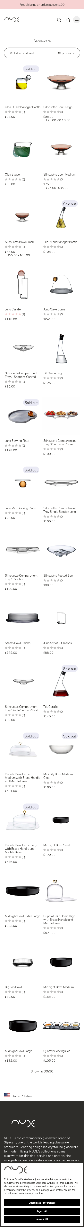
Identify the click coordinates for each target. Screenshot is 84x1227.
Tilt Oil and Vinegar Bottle (60, 241)
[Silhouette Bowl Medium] (61, 149)
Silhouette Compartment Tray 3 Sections (21, 577)
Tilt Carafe (50, 706)
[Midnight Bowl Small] (61, 820)
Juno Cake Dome (54, 309)
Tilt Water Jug (52, 373)
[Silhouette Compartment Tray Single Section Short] (23, 682)
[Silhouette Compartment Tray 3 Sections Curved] (61, 416)
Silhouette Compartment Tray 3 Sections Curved (59, 442)
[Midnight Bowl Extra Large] (23, 891)
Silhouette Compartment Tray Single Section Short (21, 708)
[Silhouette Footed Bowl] (61, 551)
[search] (59, 20)
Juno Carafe (13, 309)
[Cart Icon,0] (67, 20)
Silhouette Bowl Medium (59, 174)
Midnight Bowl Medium (58, 987)
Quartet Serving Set (56, 1050)
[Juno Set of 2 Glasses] (61, 618)
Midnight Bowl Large (18, 1050)
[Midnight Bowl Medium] (61, 962)
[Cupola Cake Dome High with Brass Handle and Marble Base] (61, 891)
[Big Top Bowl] (23, 962)
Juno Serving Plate (17, 440)
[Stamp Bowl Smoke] (23, 618)
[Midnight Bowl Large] (23, 1026)
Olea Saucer (13, 174)
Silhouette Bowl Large (57, 107)
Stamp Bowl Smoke (17, 643)
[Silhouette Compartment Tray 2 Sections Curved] (23, 348)
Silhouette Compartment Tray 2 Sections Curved (21, 375)
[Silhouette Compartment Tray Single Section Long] (61, 483)
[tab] (6, 98)
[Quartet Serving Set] (61, 1026)
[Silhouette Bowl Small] (23, 217)
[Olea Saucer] (23, 149)
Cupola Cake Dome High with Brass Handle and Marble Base (59, 919)
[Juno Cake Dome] (61, 284)
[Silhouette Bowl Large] (61, 82)
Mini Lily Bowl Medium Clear (58, 776)
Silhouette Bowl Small (19, 241)
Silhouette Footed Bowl (58, 575)
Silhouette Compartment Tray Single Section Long (59, 510)
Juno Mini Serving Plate (20, 508)
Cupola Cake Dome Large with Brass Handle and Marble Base (21, 848)
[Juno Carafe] (23, 284)
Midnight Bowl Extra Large (22, 916)
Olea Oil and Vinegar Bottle (22, 107)
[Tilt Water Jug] (61, 348)
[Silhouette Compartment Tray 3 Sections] (23, 551)
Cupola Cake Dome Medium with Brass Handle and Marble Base (22, 777)
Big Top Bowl (13, 987)
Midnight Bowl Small (57, 845)
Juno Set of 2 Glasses (57, 643)
